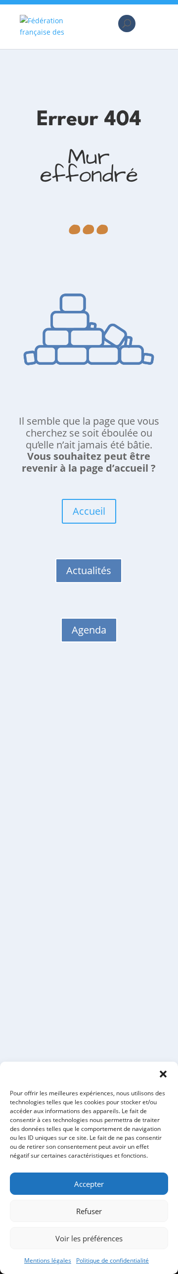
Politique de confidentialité (112, 1260)
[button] (163, 1074)
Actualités (88, 570)
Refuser (89, 1211)
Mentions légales (47, 1260)
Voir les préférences (89, 1238)
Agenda (89, 630)
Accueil (89, 511)
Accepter (89, 1184)
